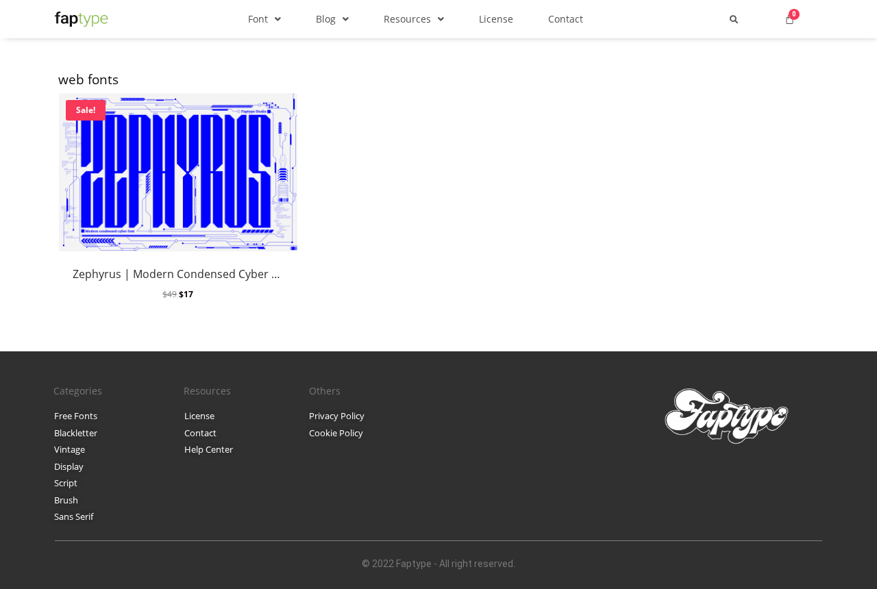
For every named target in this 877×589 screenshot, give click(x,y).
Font (258, 18)
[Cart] (789, 18)
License (496, 18)
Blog (326, 18)
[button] (264, 19)
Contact (565, 18)
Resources (407, 18)
